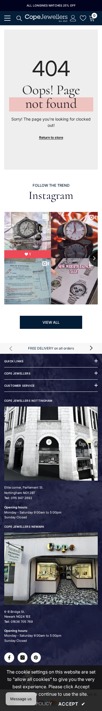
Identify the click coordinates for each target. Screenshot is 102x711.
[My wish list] (83, 18)
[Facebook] (9, 657)
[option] (51, 5)
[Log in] (73, 18)
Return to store (51, 137)
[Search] (19, 18)
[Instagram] (22, 657)
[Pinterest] (36, 657)
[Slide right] (91, 348)
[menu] (7, 18)
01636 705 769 (22, 622)
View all (51, 322)
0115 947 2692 (21, 498)
